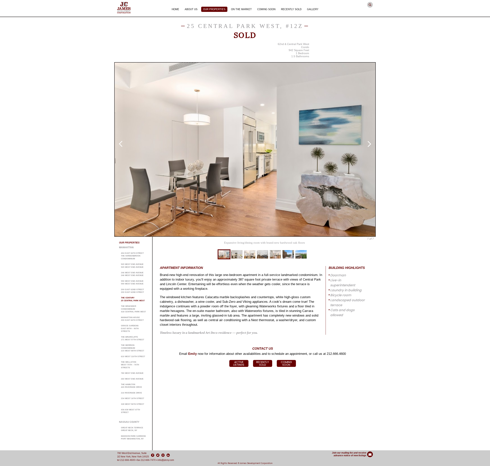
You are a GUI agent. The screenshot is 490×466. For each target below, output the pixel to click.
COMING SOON (286, 363)
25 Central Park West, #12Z (245, 26)
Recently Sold (291, 9)
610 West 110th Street (133, 356)
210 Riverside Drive (131, 393)
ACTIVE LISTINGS (238, 363)
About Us (191, 9)
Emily (192, 354)
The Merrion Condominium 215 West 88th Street (132, 348)
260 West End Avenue (132, 379)
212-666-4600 (127, 460)
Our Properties (214, 9)
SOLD (245, 35)
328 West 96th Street (132, 404)
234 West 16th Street (132, 398)
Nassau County (129, 422)
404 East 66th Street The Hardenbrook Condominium (132, 256)
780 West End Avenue (132, 373)
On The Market (241, 9)
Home (175, 9)
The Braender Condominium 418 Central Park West (133, 309)
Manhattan (126, 247)
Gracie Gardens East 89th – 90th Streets (130, 328)
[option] (245, 149)
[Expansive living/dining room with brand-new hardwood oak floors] (245, 149)
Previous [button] (121, 144)
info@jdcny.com (166, 460)
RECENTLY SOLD (262, 363)
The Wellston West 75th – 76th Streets (130, 365)
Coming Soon (266, 9)
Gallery (312, 9)
